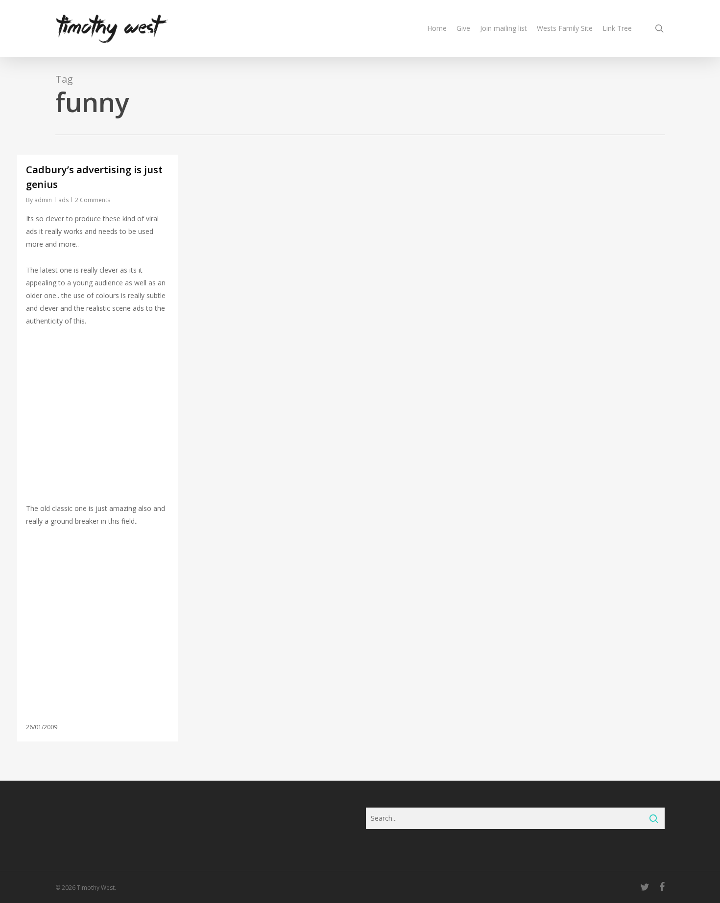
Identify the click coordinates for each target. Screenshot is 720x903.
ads (63, 200)
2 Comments (92, 200)
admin (43, 200)
